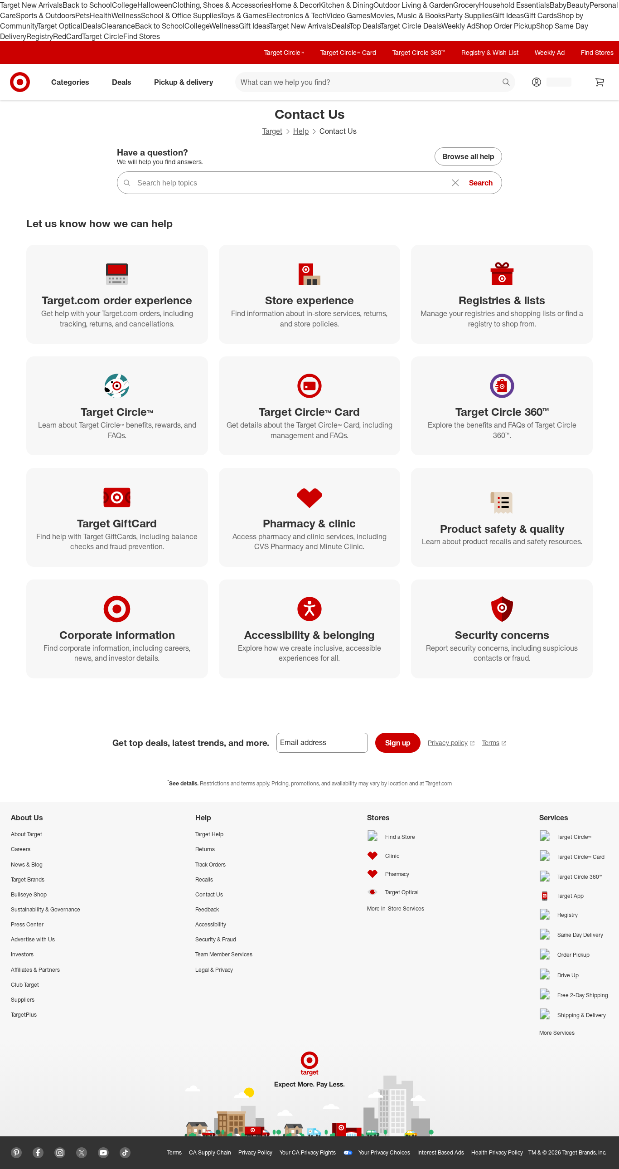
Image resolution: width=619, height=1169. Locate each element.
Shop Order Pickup (505, 25)
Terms (490, 742)
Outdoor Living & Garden (413, 5)
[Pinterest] (16, 1152)
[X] (81, 1152)
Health (100, 15)
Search (481, 182)
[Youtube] (103, 1152)
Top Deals (364, 25)
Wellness (126, 15)
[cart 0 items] (600, 82)
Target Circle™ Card (348, 52)
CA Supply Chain (210, 1152)
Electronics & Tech (296, 15)
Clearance (118, 25)
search (506, 83)
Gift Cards (540, 15)
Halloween (154, 5)
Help (301, 131)
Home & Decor (295, 5)
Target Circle (102, 36)
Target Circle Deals (410, 25)
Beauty (578, 5)
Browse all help (468, 156)
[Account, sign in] (554, 82)
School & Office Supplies (180, 15)
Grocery (466, 5)
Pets (82, 15)
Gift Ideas (508, 15)
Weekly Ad (458, 25)
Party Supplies (469, 15)
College (124, 5)
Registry (39, 36)
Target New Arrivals (31, 5)
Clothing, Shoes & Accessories (221, 5)
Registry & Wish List (489, 52)
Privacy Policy (255, 1152)
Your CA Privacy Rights (308, 1152)
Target (272, 131)
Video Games (348, 15)
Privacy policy (448, 742)
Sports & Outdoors (45, 15)
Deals (91, 25)
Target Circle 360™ (418, 52)
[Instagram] (59, 1152)
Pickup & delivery (183, 82)
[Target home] (20, 82)
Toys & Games (243, 15)
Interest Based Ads (440, 1152)
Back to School (87, 5)
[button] (4, 1164)
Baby (558, 5)
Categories (70, 82)
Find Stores (141, 36)
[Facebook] (38, 1152)
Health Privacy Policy (497, 1152)
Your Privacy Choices (384, 1152)
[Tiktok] (125, 1152)
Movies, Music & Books (407, 15)
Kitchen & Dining (346, 5)
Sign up (398, 742)
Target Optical (59, 25)
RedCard (67, 36)
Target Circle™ (284, 52)
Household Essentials (514, 5)
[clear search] (455, 182)
